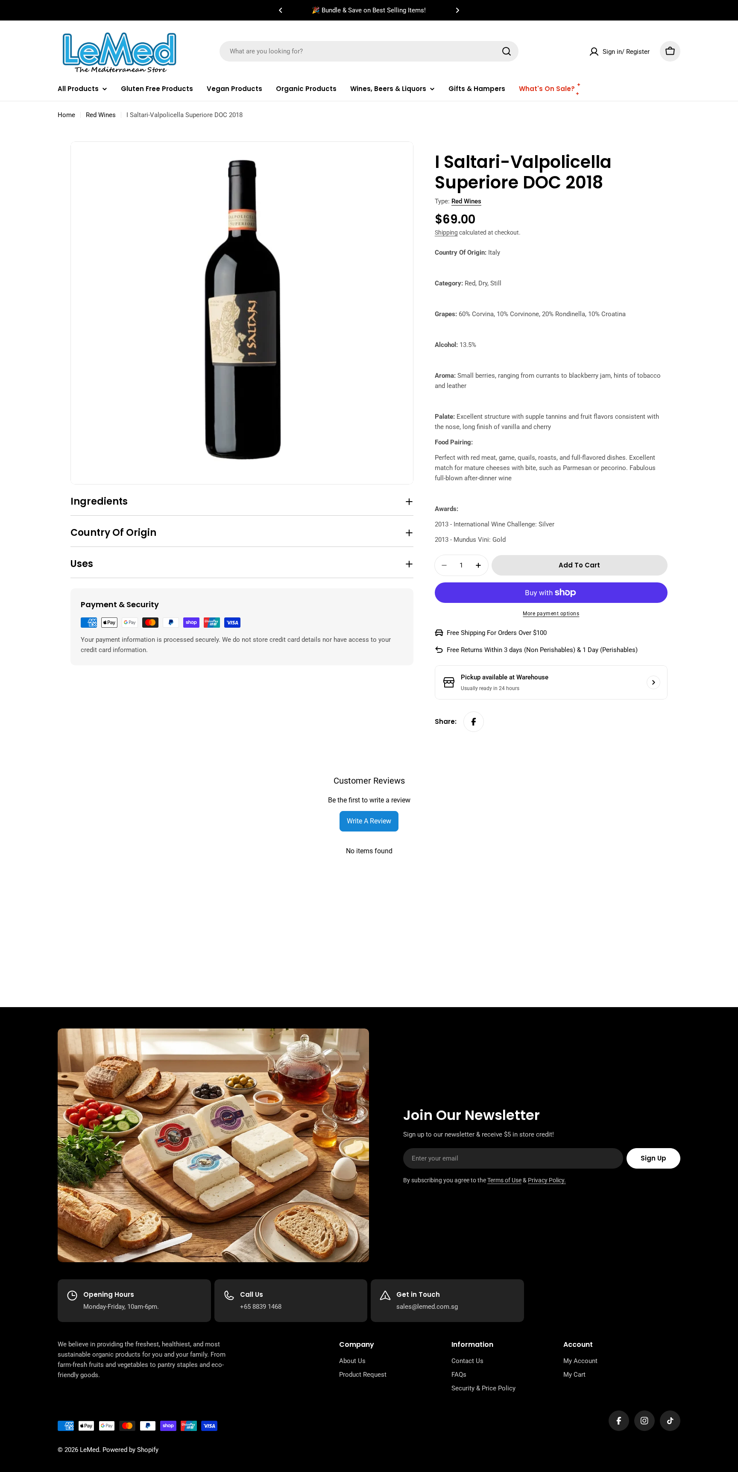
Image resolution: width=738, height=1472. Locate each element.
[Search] (506, 51)
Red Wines (101, 115)
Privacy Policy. (547, 1180)
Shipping (446, 232)
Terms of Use (504, 1180)
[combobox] (369, 51)
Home (66, 115)
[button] (280, 10)
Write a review (369, 821)
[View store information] (653, 682)
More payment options (551, 614)
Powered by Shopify (130, 1450)
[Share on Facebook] (473, 721)
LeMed (89, 1450)
